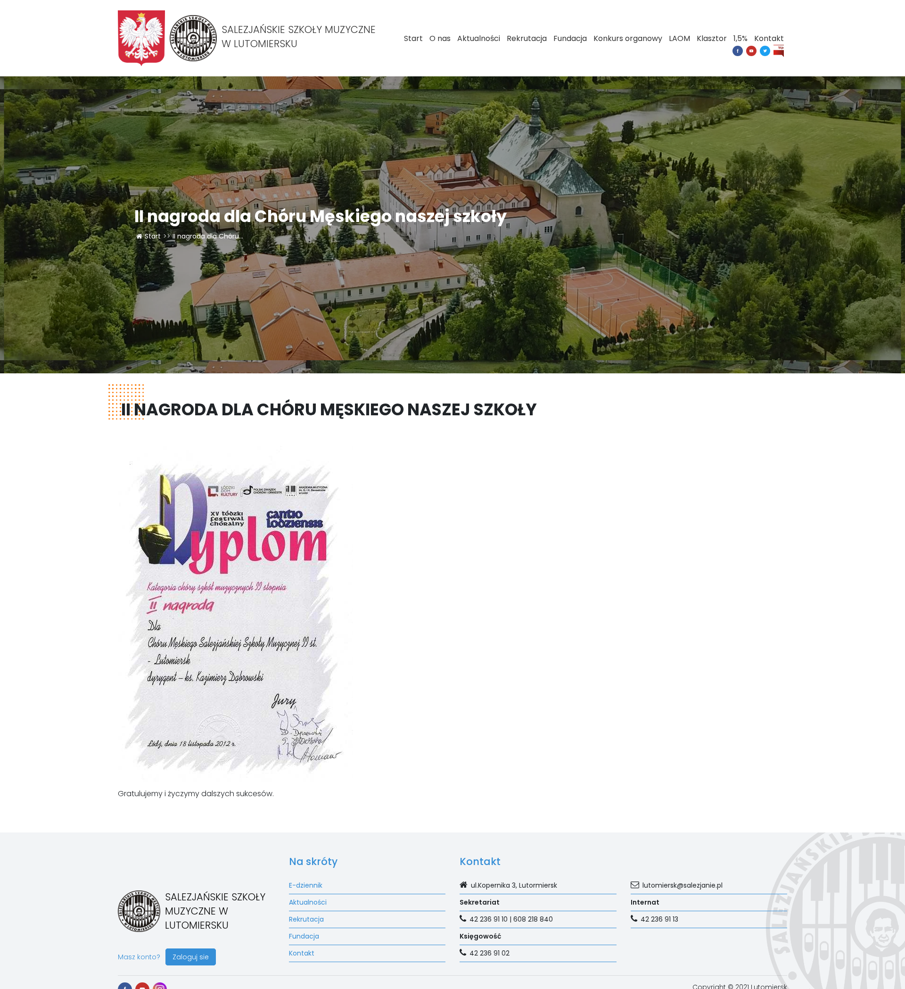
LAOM (679, 38)
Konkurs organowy (627, 38)
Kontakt (769, 38)
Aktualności (478, 38)
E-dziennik (305, 885)
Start (413, 38)
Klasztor (712, 38)
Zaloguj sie (191, 957)
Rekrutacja (527, 38)
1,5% (740, 38)
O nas (440, 38)
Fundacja (570, 38)
